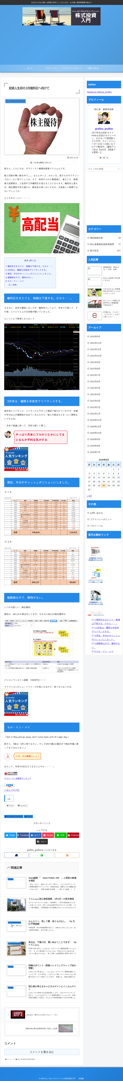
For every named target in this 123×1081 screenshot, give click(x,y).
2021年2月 (95, 407)
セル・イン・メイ (15, 281)
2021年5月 (95, 388)
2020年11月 (95, 426)
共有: (13, 285)
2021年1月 (95, 413)
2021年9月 (95, 362)
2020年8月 (95, 446)
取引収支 (29, 816)
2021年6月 (95, 381)
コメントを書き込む (42, 1051)
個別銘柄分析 (105, 238)
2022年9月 (95, 336)
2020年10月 (96, 433)
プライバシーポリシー (101, 519)
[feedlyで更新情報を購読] (42, 855)
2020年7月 (95, 452)
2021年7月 (95, 375)
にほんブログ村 (11, 790)
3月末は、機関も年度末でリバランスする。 (27, 270)
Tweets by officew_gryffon (99, 92)
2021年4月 (95, 394)
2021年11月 (95, 349)
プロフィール (96, 526)
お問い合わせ (96, 513)
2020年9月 (95, 439)
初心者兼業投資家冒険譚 (14, 816)
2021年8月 (95, 368)
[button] (118, 169)
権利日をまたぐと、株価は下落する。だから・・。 (30, 266)
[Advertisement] (61, 46)
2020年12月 (96, 420)
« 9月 (89, 496)
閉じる (32, 260)
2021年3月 (95, 401)
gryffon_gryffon (104, 128)
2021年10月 (96, 356)
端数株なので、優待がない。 (20, 277)
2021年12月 (96, 343)
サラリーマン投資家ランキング (17, 778)
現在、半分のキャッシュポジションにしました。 (29, 274)
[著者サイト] (16, 855)
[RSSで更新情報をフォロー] (67, 855)
